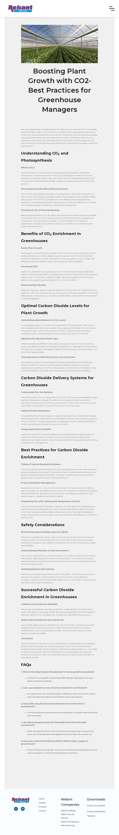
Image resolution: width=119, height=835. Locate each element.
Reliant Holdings (68, 810)
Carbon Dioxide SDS (96, 805)
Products (43, 807)
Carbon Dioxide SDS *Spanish (96, 813)
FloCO (64, 818)
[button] (111, 8)
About (41, 798)
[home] (20, 8)
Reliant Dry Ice (67, 814)
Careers (42, 803)
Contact (42, 811)
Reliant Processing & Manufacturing (70, 823)
